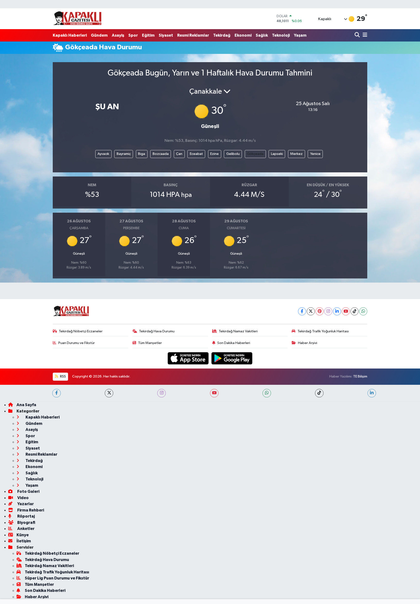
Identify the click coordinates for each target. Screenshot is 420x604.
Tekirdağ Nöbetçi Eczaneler (81, 331)
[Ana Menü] (364, 35)
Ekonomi (243, 35)
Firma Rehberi (30, 510)
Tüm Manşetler (150, 343)
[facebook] (56, 393)
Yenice (315, 154)
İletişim (24, 541)
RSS (62, 376)
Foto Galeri (28, 491)
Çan (179, 154)
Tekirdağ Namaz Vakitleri (238, 331)
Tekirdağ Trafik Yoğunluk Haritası (323, 331)
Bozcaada (161, 154)
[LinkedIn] (337, 311)
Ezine (214, 154)
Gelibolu (233, 154)
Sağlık (262, 35)
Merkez (296, 154)
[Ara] (358, 35)
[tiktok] (319, 393)
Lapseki (277, 154)
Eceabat (196, 154)
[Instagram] (328, 311)
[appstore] (188, 358)
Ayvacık (103, 154)
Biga (141, 154)
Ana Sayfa (26, 405)
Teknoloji (281, 35)
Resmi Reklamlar (193, 35)
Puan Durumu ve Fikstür (76, 343)
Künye (23, 535)
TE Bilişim (360, 376)
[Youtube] (346, 311)
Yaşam (300, 35)
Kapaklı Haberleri (70, 35)
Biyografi (26, 522)
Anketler (26, 529)
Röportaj (26, 516)
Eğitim (148, 35)
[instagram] (161, 393)
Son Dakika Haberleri (233, 343)
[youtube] (214, 393)
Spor (133, 35)
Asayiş (118, 35)
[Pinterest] (319, 311)
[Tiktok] (354, 311)
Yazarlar (25, 504)
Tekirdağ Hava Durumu (157, 331)
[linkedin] (372, 393)
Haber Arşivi (307, 343)
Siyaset (166, 35)
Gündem (99, 35)
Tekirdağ (221, 35)
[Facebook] (302, 311)
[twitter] (109, 393)
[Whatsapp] (363, 311)
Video (23, 498)
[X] (311, 311)
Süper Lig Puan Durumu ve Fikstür (57, 578)
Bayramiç (124, 154)
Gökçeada (255, 154)
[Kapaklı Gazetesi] (77, 18)
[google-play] (232, 358)
